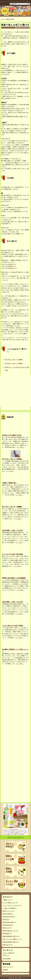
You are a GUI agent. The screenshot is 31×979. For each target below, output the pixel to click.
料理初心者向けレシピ (9, 930)
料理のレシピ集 (10, 857)
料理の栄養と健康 (7, 922)
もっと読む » (20, 447)
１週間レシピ (6, 900)
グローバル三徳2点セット (8, 264)
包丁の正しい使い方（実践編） (14, 363)
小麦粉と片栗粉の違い (9, 483)
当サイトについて (7, 967)
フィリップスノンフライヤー (11, 905)
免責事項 (5, 969)
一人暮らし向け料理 (8, 908)
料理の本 (5, 919)
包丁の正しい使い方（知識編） (14, 359)
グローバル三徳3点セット (8, 266)
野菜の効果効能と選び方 (9, 942)
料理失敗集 (5, 933)
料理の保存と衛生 (7, 916)
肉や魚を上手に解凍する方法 (11, 435)
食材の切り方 (6, 944)
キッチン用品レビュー (12, 882)
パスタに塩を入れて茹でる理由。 (13, 625)
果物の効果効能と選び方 (9, 936)
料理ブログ (5, 928)
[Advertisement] (15, 391)
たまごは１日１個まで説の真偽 (12, 554)
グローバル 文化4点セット (9, 268)
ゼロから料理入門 (10, 844)
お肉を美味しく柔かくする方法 (12, 530)
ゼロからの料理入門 (8, 953)
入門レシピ (5, 955)
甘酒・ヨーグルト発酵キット (11, 939)
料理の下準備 (6, 914)
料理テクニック (7, 911)
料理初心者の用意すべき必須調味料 (14, 578)
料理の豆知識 (9, 870)
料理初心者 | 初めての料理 (15, 978)
